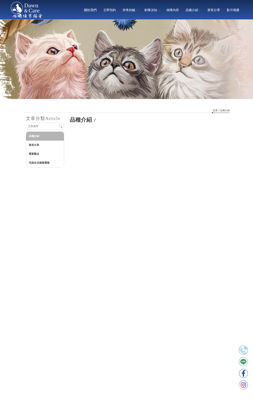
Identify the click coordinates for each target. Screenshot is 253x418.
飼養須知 (150, 10)
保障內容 (172, 10)
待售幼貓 (129, 10)
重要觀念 (34, 153)
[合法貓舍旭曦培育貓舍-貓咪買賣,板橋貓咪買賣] (26, 10)
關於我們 (90, 10)
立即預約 (109, 10)
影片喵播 (233, 10)
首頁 (215, 110)
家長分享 (213, 10)
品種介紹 (192, 10)
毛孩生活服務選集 (39, 162)
